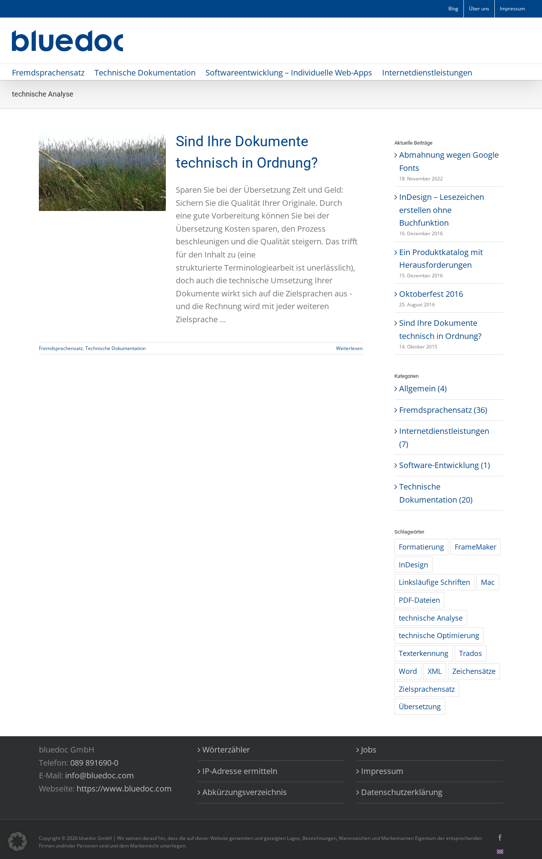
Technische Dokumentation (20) (436, 493)
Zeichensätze (474, 671)
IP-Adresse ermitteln (239, 771)
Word (408, 671)
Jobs (369, 749)
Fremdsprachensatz (61, 348)
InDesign (413, 564)
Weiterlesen (349, 348)
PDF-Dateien (419, 600)
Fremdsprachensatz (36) (443, 409)
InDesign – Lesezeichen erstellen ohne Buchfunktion (441, 210)
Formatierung (421, 546)
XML (435, 671)
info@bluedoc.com (99, 775)
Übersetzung (420, 706)
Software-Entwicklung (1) (444, 465)
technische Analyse (431, 618)
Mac (488, 582)
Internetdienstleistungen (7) (444, 437)
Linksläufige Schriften (434, 582)
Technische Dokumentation (115, 348)
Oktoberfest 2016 (431, 293)
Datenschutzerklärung (401, 792)
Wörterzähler (226, 749)
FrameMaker (475, 546)
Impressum (382, 771)
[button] (17, 841)
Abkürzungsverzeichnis (244, 792)
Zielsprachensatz (427, 689)
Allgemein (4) (423, 388)
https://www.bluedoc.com (124, 788)
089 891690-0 (94, 762)
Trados (470, 653)
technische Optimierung (439, 635)
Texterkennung (423, 653)
